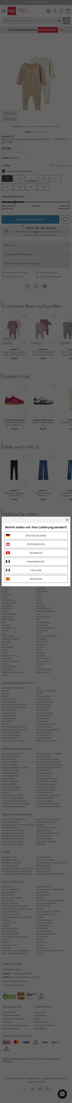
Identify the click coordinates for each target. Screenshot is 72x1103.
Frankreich (36, 561)
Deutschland (36, 535)
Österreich (36, 544)
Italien (36, 570)
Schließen (67, 520)
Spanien (36, 579)
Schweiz (36, 553)
